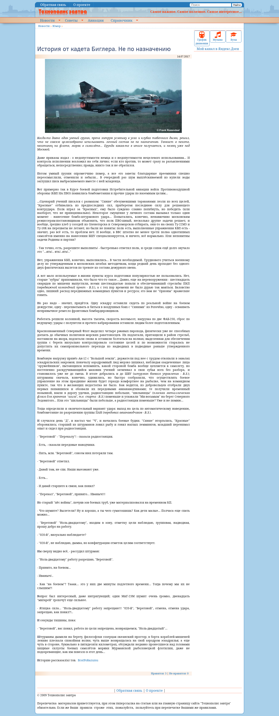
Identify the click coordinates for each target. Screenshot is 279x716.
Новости (47, 20)
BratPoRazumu (88, 660)
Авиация (96, 20)
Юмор (56, 26)
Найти (237, 5)
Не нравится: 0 (179, 673)
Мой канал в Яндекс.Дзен (218, 49)
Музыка (218, 39)
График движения (201, 41)
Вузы (234, 39)
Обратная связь (53, 4)
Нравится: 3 (158, 673)
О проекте (81, 4)
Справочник (121, 20)
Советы (71, 20)
